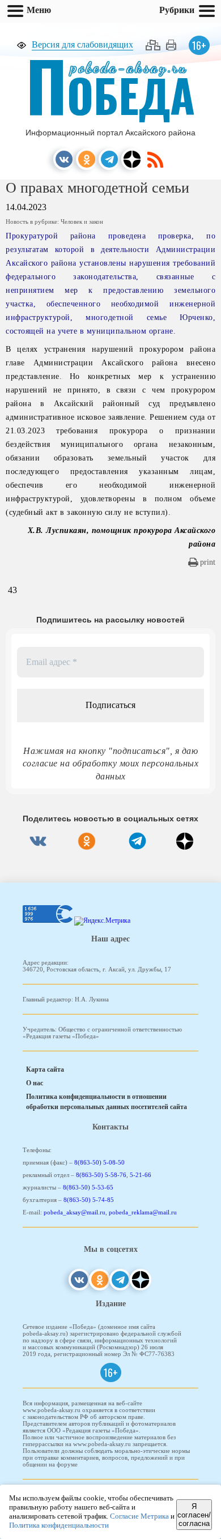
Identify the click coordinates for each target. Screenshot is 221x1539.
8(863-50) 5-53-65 (88, 1187)
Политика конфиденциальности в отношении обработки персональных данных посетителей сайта (106, 1102)
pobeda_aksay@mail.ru (74, 1212)
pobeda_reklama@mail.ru (143, 1212)
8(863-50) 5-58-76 (101, 1174)
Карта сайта (45, 1069)
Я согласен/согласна (194, 1515)
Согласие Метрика (139, 1516)
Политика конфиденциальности (59, 1525)
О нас (34, 1083)
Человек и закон (82, 221)
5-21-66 (140, 1174)
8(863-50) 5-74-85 (88, 1199)
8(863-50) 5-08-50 (99, 1162)
